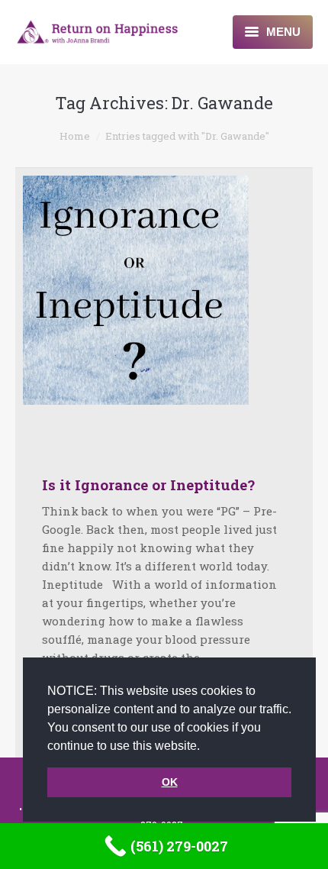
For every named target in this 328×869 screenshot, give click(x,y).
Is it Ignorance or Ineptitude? (148, 484)
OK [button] (170, 782)
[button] (205, 747)
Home (74, 136)
